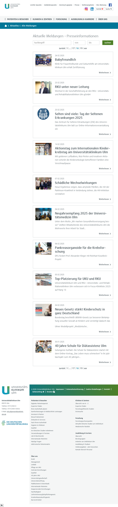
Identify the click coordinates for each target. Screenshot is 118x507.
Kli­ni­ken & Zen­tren (42, 19)
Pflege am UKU (36, 467)
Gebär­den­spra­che (50, 5)
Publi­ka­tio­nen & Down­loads (40, 484)
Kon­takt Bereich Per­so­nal (83, 449)
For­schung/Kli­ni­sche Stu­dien (84, 409)
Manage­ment (35, 462)
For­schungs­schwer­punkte (83, 421)
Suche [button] (108, 9)
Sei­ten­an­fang (37, 392)
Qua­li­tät (34, 428)
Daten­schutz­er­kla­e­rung (74, 389)
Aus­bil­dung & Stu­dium (82, 444)
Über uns (102, 19)
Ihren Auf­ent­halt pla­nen (39, 409)
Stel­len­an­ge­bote (88, 5)
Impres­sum (60, 389)
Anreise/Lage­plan (65, 5)
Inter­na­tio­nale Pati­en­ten (39, 439)
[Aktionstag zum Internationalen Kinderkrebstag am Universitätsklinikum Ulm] (43, 149)
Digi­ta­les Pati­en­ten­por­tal (39, 403)
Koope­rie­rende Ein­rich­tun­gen (40, 489)
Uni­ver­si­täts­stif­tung (37, 481)
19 (81, 48)
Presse (77, 5)
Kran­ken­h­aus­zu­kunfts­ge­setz (40, 497)
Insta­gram (86, 9)
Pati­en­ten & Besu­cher (18, 19)
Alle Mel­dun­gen (29, 25)
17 (73, 48)
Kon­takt (107, 389)
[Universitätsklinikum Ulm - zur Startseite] (6, 25)
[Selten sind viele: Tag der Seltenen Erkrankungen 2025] (43, 114)
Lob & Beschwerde (37, 436)
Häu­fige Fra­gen (36, 441)
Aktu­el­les (14, 25)
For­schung (61, 19)
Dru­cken (50, 392)
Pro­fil (33, 459)
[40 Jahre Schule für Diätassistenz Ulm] (43, 346)
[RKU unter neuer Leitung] (43, 87)
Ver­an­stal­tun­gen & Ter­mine (40, 433)
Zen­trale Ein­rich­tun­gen (38, 470)
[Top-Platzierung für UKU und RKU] (43, 279)
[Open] (1, 505)
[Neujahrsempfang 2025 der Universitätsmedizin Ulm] (43, 214)
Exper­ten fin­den (36, 406)
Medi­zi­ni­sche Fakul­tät (82, 426)
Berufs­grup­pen (80, 439)
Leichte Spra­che (36, 5)
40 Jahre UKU (35, 475)
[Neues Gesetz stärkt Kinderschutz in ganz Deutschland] (43, 310)
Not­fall (99, 9)
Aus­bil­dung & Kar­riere (82, 19)
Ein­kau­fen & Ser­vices (38, 420)
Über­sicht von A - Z (81, 403)
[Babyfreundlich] (43, 60)
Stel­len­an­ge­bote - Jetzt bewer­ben (86, 447)
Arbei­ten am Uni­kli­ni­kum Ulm (85, 441)
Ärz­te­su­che (79, 411)
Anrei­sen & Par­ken (37, 414)
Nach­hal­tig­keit (36, 492)
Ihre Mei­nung (101, 5)
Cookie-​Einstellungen (94, 389)
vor (85, 48)
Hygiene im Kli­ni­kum (38, 425)
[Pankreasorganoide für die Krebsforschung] (43, 248)
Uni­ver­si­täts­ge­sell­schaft (39, 478)
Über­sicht (78, 436)
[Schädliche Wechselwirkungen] (43, 183)
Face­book (110, 5)
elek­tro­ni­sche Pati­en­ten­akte (40, 444)
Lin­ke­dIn (92, 9)
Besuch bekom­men (37, 417)
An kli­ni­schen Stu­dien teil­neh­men (42, 430)
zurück (62, 48)
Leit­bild (33, 464)
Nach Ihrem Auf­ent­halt (38, 422)
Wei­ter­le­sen (104, 72)
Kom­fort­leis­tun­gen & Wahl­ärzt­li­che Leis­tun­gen (46, 411)
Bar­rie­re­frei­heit (36, 500)
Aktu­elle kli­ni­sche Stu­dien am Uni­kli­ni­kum (89, 424)
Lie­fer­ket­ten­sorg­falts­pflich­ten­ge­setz (43, 494)
